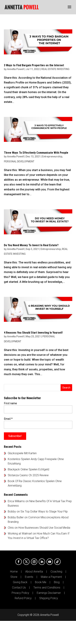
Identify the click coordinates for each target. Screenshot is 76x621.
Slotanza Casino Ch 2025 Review (28, 475)
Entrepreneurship (52, 156)
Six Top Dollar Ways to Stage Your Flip (44, 511)
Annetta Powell (15, 69)
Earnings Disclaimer (49, 593)
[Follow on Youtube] (49, 561)
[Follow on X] (26, 561)
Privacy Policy (20, 593)
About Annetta (34, 571)
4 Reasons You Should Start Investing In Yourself (33, 332)
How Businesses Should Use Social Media (44, 527)
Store (13, 577)
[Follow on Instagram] (34, 561)
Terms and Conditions (46, 587)
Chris (11, 527)
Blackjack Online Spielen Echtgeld (28, 469)
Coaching (56, 571)
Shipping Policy (48, 598)
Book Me (40, 582)
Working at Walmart (20, 533)
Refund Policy (23, 598)
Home (14, 571)
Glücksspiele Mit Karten (22, 453)
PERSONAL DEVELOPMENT (19, 161)
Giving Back (20, 582)
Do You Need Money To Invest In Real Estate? (31, 245)
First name (10, 403)
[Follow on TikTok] (57, 561)
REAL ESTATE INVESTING (55, 69)
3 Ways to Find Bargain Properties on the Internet (34, 65)
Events (29, 577)
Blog (57, 582)
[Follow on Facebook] (18, 561)
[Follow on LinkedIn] (42, 561)
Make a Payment (51, 577)
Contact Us (19, 587)
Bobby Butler (16, 517)
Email (8, 418)
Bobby (12, 511)
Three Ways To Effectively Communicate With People (36, 152)
